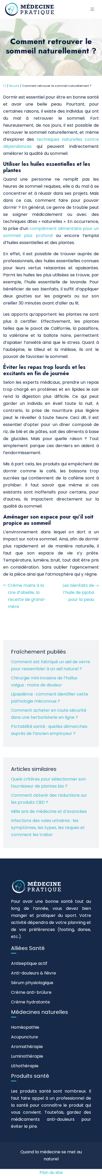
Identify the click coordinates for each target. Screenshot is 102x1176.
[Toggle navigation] (92, 9)
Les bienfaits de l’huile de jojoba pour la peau (78, 592)
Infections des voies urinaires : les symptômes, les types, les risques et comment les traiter (48, 828)
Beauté (14, 86)
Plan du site (51, 1172)
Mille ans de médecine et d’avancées (49, 811)
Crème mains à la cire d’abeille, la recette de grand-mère (27, 596)
